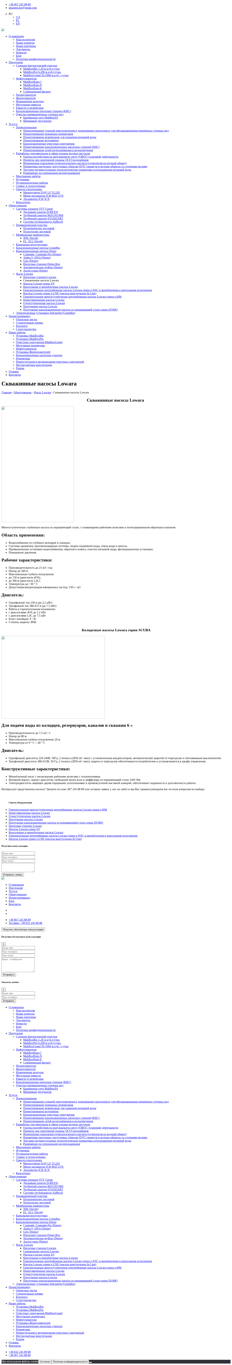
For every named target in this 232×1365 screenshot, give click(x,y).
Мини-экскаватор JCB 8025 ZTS (43, 195)
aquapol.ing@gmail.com (23, 7)
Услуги (13, 124)
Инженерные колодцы (30, 101)
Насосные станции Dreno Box (41, 264)
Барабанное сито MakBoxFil (40, 117)
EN (18, 23)
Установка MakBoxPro (30, 338)
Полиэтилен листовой (37, 231)
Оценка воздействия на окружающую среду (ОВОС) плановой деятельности (70, 156)
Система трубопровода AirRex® (43, 221)
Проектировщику (19, 316)
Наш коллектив (25, 39)
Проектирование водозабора (41, 140)
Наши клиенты (25, 42)
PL (17, 20)
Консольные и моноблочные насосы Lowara (50, 286)
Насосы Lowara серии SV (39, 283)
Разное (20, 368)
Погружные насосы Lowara (40, 306)
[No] (90, 1362)
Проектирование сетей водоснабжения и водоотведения (58, 150)
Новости (21, 52)
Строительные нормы (29, 322)
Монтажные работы (28, 176)
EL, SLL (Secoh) (33, 241)
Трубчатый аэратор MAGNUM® (43, 215)
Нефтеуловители (26, 78)
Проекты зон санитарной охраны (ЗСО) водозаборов (56, 159)
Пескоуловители (26, 94)
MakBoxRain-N (32, 85)
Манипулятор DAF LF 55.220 (41, 192)
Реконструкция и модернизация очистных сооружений (50, 361)
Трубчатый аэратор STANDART (43, 218)
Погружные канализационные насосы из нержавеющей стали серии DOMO (70, 309)
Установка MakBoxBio (30, 335)
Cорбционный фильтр (37, 91)
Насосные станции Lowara (39, 277)
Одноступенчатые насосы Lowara (44, 303)
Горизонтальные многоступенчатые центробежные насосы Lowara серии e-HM (72, 296)
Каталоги (22, 325)
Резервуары (23, 358)
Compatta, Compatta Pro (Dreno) (42, 254)
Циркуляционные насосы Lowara (43, 299)
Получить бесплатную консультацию (23, 929)
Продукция (16, 62)
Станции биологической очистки (36, 65)
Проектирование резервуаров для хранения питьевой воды (59, 137)
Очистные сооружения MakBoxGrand (39, 342)
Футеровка (22, 179)
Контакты (15, 374)
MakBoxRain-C (32, 81)
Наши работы (17, 332)
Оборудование (18, 205)
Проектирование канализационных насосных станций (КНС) (61, 146)
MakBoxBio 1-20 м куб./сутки (41, 68)
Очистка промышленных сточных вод (39, 114)
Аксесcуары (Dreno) (35, 270)
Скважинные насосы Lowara (41, 1251)
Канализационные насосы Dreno (36, 251)
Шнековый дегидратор (37, 120)
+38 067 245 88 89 (20, 4)
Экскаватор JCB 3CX (36, 199)
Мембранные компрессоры (32, 234)
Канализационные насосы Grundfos (38, 247)
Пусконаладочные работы (32, 182)
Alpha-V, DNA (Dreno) (37, 257)
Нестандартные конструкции (34, 365)
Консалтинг (23, 202)
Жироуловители (26, 98)
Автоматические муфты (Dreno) (43, 267)
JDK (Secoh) (30, 238)
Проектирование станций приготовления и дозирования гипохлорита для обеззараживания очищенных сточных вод (96, 130)
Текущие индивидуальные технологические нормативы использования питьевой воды (77, 169)
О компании (16, 36)
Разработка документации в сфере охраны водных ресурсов (53, 153)
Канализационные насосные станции (39, 355)
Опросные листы (26, 319)
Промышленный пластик (31, 225)
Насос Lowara (24, 273)
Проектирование (26, 127)
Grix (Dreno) (30, 260)
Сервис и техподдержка (30, 186)
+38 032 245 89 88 (25, 923)
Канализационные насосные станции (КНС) (43, 111)
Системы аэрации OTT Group (34, 208)
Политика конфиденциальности (36, 59)
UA (18, 17)
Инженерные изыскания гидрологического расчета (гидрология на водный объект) (75, 163)
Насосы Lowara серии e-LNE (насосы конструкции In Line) (59, 293)
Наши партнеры (26, 46)
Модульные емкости (28, 104)
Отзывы (14, 371)
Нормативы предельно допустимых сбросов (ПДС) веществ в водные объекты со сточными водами (85, 166)
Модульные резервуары (30, 345)
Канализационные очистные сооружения (49, 143)
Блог (19, 55)
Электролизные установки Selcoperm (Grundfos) (45, 312)
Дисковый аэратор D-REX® (40, 212)
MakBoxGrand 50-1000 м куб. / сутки (46, 75)
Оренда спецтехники (29, 189)
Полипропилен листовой (38, 228)
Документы (23, 49)
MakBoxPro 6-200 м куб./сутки (42, 72)
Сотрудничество (26, 329)
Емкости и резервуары (30, 107)
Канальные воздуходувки (31, 244)
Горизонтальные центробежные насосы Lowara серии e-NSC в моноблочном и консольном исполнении (87, 290)
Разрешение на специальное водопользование (51, 172)
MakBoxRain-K (32, 88)
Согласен (45, 1361)
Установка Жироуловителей (33, 352)
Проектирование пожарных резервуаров (48, 133)
